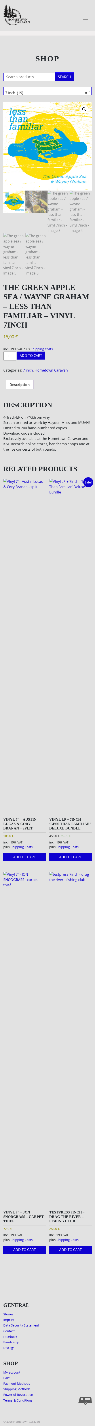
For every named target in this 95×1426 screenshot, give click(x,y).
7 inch (28, 370)
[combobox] (47, 91)
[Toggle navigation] (86, 21)
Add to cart (31, 355)
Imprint (8, 1320)
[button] (84, 109)
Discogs (9, 1348)
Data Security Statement (21, 1325)
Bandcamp (11, 1342)
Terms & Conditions (17, 1400)
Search (64, 76)
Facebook (10, 1337)
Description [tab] (20, 384)
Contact (9, 1331)
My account (11, 1372)
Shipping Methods (16, 1389)
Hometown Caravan (51, 370)
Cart (6, 1378)
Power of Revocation (18, 1394)
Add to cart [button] (24, 857)
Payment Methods (16, 1383)
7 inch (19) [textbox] (46, 92)
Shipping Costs (42, 349)
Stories (8, 1314)
